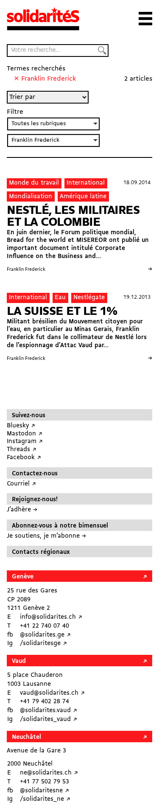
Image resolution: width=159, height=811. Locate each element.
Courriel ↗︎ (21, 484)
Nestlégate (89, 298)
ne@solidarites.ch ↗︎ (49, 773)
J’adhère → (22, 510)
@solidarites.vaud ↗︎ (48, 710)
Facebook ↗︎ (24, 458)
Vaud (19, 661)
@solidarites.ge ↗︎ (45, 635)
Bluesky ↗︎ (21, 426)
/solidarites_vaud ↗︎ (48, 719)
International (86, 183)
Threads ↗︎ (21, 449)
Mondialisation (30, 197)
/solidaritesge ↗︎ (43, 643)
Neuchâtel (26, 737)
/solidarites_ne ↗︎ (45, 799)
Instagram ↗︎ (25, 441)
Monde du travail (34, 183)
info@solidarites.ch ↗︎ (51, 617)
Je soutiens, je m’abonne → (46, 536)
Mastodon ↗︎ (24, 434)
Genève (22, 577)
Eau (60, 298)
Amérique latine (83, 197)
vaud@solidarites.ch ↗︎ (52, 693)
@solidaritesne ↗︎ (44, 791)
